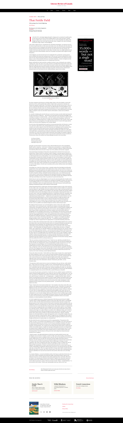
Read (69, 10)
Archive (63, 406)
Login (74, 10)
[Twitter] (41, 412)
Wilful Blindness (60, 384)
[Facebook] (47, 412)
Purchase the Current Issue (67, 404)
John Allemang (32, 25)
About (51, 10)
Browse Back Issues (90, 378)
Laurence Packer (57, 390)
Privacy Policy (65, 408)
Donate (63, 10)
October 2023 (32, 16)
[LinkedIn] (50, 412)
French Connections (83, 384)
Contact (57, 10)
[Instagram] (44, 412)
